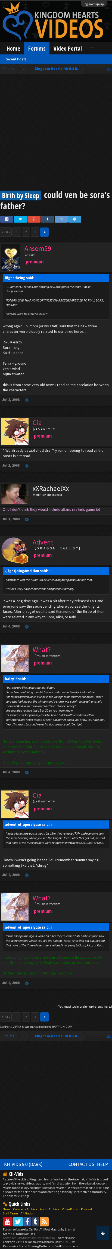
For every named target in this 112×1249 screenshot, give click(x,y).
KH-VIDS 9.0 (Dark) (23, 1164)
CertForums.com (66, 1246)
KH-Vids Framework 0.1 (19, 1234)
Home (13, 48)
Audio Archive (49, 1209)
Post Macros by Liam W (59, 1229)
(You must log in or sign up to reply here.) (84, 1006)
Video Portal (68, 48)
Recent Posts (16, 59)
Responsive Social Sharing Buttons (26, 1246)
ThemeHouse (65, 1238)
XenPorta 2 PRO (10, 1027)
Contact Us (81, 1164)
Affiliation (27, 1213)
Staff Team (10, 1213)
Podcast (86, 1209)
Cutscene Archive (25, 1209)
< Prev (5, 232)
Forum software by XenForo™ (23, 1229)
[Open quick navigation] (109, 68)
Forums (36, 48)
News (6, 1209)
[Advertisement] (56, 133)
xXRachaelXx (51, 488)
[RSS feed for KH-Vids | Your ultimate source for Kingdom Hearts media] (44, 1221)
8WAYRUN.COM (61, 1027)
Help (102, 1164)
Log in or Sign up (94, 4)
